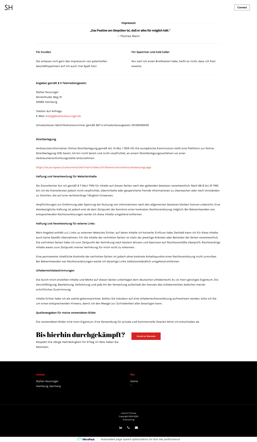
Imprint (124, 413)
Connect (242, 7)
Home (134, 381)
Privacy (132, 413)
